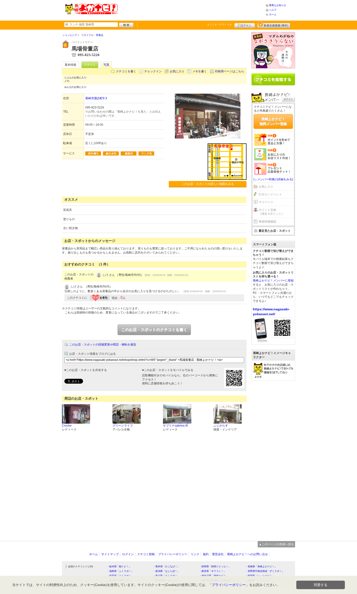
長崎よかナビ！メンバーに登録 (273, 280)
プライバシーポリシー (172, 554)
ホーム (272, 14)
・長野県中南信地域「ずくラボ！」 (264, 571)
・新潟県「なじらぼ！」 (166, 571)
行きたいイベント (270, 194)
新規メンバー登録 (273, 25)
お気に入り (177, 71)
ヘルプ (272, 9)
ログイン (244, 25)
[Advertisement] (191, 9)
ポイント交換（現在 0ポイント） (271, 212)
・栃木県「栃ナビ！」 (119, 566)
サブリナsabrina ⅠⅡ (175, 425)
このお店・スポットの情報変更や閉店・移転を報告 (102, 344)
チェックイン (153, 71)
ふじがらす (220, 425)
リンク (195, 554)
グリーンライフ (122, 425)
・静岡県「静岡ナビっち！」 (215, 566)
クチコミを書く (126, 71)
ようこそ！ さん (219, 24)
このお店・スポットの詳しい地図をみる (207, 184)
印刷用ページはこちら (229, 71)
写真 (106, 64)
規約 (206, 554)
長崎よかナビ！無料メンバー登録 (273, 121)
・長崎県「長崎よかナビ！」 (261, 566)
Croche (67, 425)
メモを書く (199, 71)
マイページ (266, 202)
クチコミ (90, 64)
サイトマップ (110, 554)
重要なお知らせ (277, 5)
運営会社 (218, 554)
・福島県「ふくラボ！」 (120, 571)
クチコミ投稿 (146, 554)
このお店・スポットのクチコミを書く (154, 330)
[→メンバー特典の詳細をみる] (273, 179)
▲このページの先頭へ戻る (276, 544)
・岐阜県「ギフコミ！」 (212, 571)
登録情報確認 (267, 221)
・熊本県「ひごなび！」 (166, 566)
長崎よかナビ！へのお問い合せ (247, 554)
